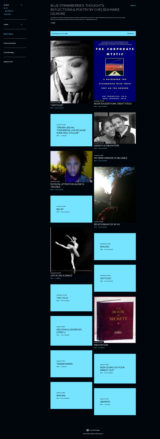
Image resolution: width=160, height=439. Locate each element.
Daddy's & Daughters (106, 145)
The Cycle (62, 297)
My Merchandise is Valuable (110, 158)
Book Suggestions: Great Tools (113, 103)
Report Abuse (8, 34)
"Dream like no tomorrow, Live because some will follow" (71, 130)
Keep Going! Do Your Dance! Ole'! (112, 368)
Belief (60, 209)
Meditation (101, 345)
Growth (105, 401)
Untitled (105, 278)
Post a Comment (59, 108)
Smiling (104, 246)
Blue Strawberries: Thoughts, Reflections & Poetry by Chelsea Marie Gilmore (85, 9)
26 (5, 8)
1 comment (63, 135)
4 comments (101, 347)
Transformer (64, 363)
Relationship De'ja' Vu (107, 224)
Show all (130, 33)
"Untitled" (56, 105)
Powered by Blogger (94, 430)
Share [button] (51, 108)
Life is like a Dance (61, 275)
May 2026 (9, 11)
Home (53, 23)
